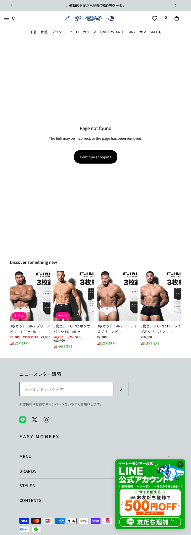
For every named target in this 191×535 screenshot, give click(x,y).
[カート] (176, 18)
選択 (90, 313)
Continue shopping (95, 156)
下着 (33, 31)
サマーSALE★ (150, 31)
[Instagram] (46, 419)
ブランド (58, 31)
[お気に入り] (154, 18)
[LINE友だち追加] (150, 494)
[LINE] (22, 419)
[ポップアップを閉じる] (180, 464)
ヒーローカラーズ (82, 31)
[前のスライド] (11, 5)
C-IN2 (131, 31)
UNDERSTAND (111, 31)
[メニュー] (6, 18)
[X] (34, 419)
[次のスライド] (175, 5)
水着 (44, 31)
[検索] (14, 18)
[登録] (121, 389)
